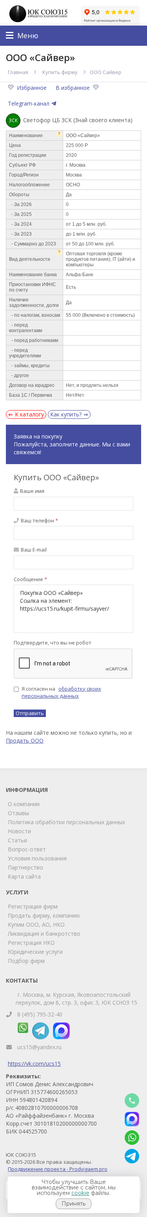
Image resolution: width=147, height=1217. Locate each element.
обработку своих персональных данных (61, 692)
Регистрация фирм (33, 906)
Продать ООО (25, 740)
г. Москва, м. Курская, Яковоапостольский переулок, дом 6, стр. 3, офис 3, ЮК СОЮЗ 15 (76, 998)
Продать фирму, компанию (44, 915)
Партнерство (25, 867)
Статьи (17, 840)
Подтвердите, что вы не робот (52, 642)
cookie (80, 1193)
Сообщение (30, 579)
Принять (73, 1203)
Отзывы (18, 813)
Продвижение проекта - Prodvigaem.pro (57, 1168)
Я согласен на (61, 692)
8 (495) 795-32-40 (39, 1014)
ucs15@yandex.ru (39, 1047)
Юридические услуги (35, 951)
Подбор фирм (26, 960)
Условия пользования (37, 858)
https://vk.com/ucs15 (34, 1063)
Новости (19, 831)
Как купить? (66, 414)
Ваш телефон (39, 520)
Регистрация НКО (31, 942)
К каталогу (29, 414)
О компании (24, 804)
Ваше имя (31, 490)
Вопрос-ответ (27, 849)
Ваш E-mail (33, 549)
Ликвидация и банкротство (44, 933)
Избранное (32, 87)
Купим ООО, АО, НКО (36, 924)
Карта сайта (24, 876)
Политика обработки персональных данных (66, 822)
